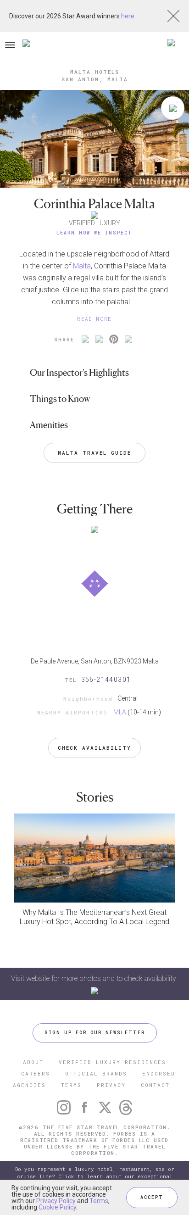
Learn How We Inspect (94, 233)
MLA (119, 712)
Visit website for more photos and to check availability (94, 978)
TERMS (71, 1084)
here (127, 16)
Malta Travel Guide (94, 452)
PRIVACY (111, 1084)
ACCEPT (151, 1197)
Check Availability (94, 747)
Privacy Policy (56, 1200)
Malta (82, 266)
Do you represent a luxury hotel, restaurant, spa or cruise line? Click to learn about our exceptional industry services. (94, 1176)
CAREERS (35, 1073)
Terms (98, 1200)
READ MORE (94, 318)
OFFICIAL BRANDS (96, 1073)
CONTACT (155, 1084)
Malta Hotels (94, 71)
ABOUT (33, 1062)
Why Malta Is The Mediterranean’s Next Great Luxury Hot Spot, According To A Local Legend (94, 917)
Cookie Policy (57, 1207)
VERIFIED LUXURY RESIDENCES (112, 1062)
